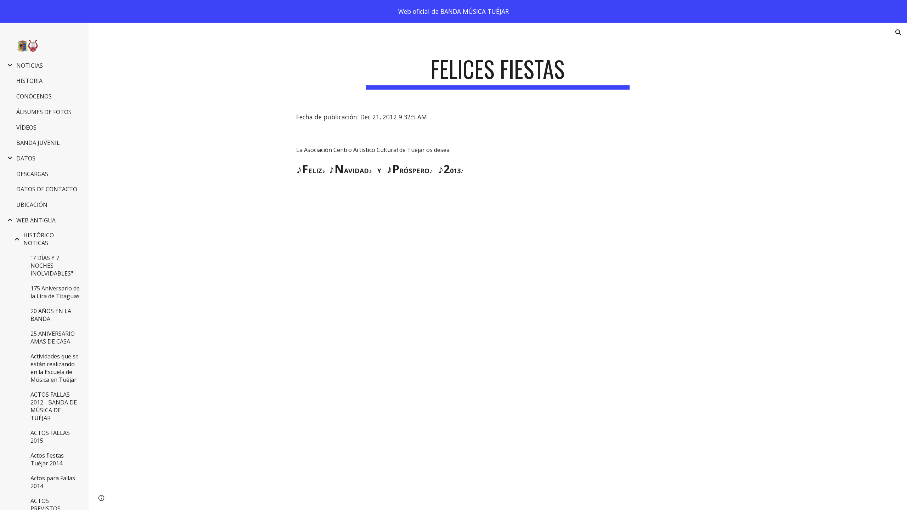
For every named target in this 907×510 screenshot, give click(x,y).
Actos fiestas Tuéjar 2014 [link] (47, 459)
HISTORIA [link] (29, 81)
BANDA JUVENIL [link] (38, 143)
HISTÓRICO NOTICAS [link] (38, 239)
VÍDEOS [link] (26, 127)
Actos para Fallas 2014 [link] (52, 482)
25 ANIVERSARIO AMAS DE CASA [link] (52, 337)
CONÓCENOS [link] (34, 96)
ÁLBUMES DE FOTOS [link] (44, 112)
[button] (898, 32)
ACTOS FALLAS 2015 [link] (50, 436)
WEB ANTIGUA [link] (36, 220)
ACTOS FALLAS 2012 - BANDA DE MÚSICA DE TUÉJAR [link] (53, 406)
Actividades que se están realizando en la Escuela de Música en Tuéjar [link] (54, 368)
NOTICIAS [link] (29, 65)
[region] (453, 11)
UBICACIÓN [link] (31, 205)
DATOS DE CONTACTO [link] (46, 189)
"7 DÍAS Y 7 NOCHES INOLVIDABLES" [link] (51, 265)
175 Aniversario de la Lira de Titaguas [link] (55, 292)
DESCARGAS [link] (32, 174)
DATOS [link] (25, 158)
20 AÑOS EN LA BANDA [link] (50, 315)
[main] (497, 72)
